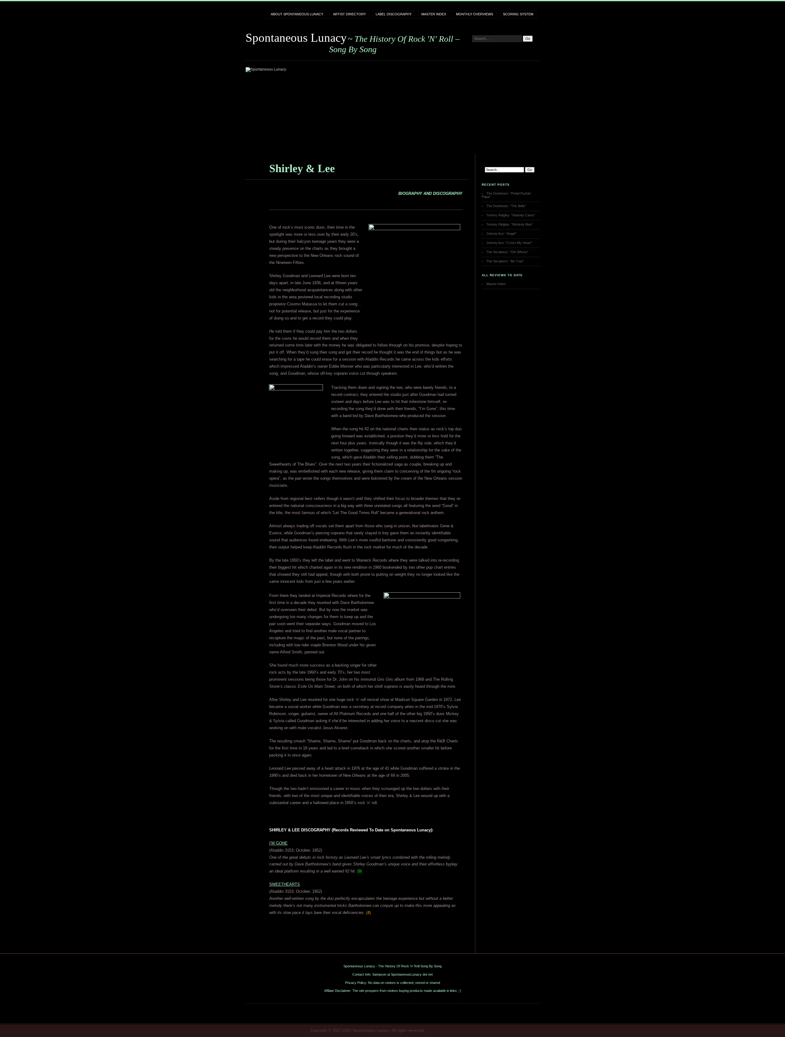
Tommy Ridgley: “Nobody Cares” (510, 215)
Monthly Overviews (474, 14)
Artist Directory (349, 14)
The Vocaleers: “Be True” (505, 261)
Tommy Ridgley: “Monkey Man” (509, 224)
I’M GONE (278, 843)
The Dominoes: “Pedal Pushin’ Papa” (506, 195)
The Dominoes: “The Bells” (506, 206)
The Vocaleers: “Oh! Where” (507, 252)
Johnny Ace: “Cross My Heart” (509, 243)
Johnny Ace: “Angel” (501, 233)
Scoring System (518, 14)
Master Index (433, 14)
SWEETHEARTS (284, 884)
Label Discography (394, 14)
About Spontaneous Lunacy (297, 14)
